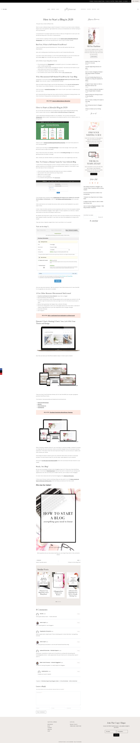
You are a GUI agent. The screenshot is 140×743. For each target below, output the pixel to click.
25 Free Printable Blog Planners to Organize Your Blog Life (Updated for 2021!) (94, 79)
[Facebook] (2, 9)
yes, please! (135, 1)
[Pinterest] (95, 183)
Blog (58, 9)
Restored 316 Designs (43, 402)
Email (53, 708)
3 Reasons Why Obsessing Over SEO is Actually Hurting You (72, 593)
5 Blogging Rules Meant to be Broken (58, 593)
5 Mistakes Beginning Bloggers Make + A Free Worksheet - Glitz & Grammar (59, 681)
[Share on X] (1, 371)
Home (48, 9)
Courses (89, 9)
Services (94, 9)
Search (100, 217)
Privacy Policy (74, 724)
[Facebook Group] (4, 9)
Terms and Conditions (75, 726)
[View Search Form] (138, 9)
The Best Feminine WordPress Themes (61, 412)
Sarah (41, 613)
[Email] (6, 9)
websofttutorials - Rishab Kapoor (49, 650)
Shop (98, 9)
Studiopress (41, 407)
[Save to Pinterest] (1, 374)
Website (69, 708)
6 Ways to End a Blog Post (74, 561)
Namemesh (57, 177)
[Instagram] (90, 183)
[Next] (77, 586)
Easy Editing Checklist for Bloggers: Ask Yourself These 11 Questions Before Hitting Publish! (94, 188)
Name (37, 708)
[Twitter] (98, 183)
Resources (83, 9)
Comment (39, 692)
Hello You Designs (77, 741)
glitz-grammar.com (67, 72)
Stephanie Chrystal (45, 631)
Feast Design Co (42, 406)
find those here (51, 471)
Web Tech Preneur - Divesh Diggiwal (50, 662)
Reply (78, 613)
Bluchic (40, 404)
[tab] (58, 601)
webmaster (45, 671)
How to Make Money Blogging (61, 101)
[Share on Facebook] (1, 369)
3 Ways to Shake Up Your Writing (93, 108)
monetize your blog (50, 89)
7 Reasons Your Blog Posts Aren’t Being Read (44, 592)
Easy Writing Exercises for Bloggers (93, 105)
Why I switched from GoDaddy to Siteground (61, 315)
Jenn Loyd (43, 622)
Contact (53, 9)
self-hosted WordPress (58, 79)
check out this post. (69, 476)
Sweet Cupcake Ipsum (41, 561)
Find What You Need (88, 215)
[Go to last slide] (39, 586)
